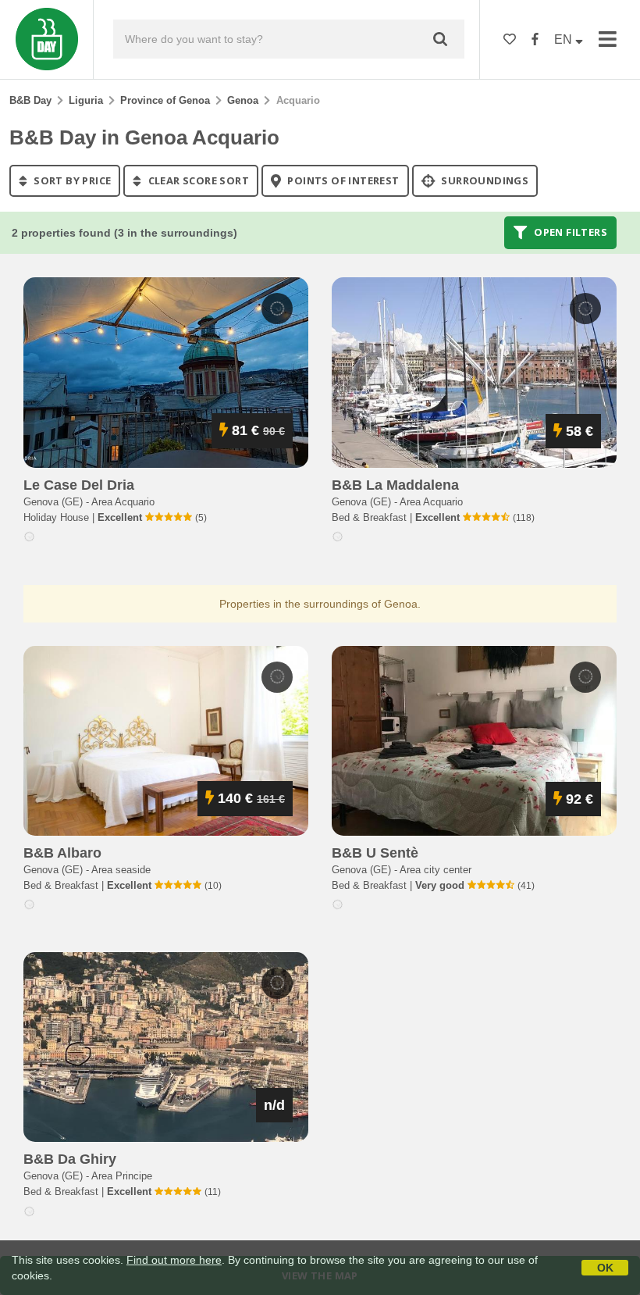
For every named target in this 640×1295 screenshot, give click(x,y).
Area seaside (121, 870)
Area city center (435, 870)
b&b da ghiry (69, 1159)
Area (123, 502)
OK (605, 1267)
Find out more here (174, 1260)
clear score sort (197, 180)
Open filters (569, 233)
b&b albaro (62, 853)
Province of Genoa (165, 100)
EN (564, 39)
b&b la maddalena (395, 485)
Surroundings (483, 180)
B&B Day (30, 100)
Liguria (86, 100)
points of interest (342, 180)
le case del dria (78, 485)
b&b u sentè (375, 853)
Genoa (242, 100)
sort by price (71, 180)
